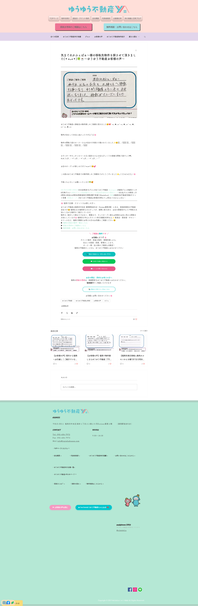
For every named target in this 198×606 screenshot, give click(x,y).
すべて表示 (143, 330)
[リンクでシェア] (77, 313)
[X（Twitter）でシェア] (67, 313)
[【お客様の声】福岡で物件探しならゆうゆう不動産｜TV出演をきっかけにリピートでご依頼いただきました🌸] (99, 343)
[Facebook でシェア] (62, 313)
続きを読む (133, 36)
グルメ (87, 36)
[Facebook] (130, 590)
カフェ (106, 301)
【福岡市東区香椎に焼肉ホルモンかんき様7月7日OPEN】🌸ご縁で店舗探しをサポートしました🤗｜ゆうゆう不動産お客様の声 (132, 358)
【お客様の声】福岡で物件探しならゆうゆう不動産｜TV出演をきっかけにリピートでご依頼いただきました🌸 (99, 358)
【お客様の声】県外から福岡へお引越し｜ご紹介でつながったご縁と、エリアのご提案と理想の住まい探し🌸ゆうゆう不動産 (65, 358)
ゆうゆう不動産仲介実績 (72, 36)
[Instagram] (135, 590)
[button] (145, 36)
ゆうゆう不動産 (67, 301)
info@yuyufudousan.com (68, 441)
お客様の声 (98, 36)
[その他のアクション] (136, 50)
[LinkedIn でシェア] (72, 313)
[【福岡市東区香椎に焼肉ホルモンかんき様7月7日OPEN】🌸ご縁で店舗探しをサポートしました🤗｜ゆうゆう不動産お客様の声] (132, 343)
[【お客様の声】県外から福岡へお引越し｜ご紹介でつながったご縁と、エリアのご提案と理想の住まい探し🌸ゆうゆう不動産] (65, 343)
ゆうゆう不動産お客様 (83, 301)
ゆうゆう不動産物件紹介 (116, 36)
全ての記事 (55, 36)
